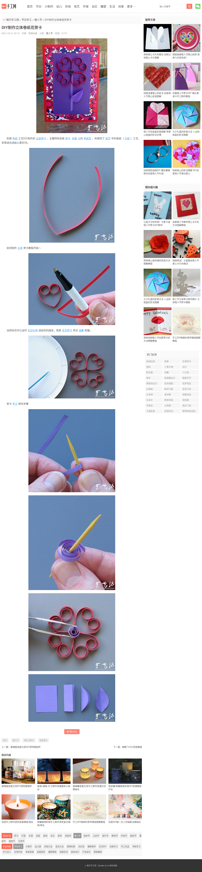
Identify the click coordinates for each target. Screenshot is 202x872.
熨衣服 (149, 372)
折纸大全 (48, 846)
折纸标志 (168, 410)
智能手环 (186, 377)
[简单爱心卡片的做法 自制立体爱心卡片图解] (158, 38)
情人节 (38, 19)
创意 (121, 6)
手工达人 (7, 851)
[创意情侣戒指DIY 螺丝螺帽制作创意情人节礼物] (158, 153)
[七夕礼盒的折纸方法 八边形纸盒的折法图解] (186, 115)
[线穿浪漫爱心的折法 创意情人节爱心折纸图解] (158, 76)
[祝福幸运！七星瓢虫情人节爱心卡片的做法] (186, 244)
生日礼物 (33, 330)
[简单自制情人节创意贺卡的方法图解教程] (158, 321)
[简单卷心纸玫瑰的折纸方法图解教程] (158, 244)
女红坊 (81, 846)
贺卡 (67, 138)
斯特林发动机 (189, 410)
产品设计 (86, 851)
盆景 (166, 361)
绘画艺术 (64, 851)
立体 (20, 248)
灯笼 (23, 835)
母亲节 (87, 835)
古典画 (149, 388)
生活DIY (103, 846)
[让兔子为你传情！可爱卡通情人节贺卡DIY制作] (158, 205)
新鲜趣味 (98, 851)
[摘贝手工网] (9, 6)
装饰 (45, 835)
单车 (148, 377)
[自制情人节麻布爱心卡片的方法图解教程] (186, 205)
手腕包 (149, 405)
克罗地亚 (186, 383)
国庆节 (133, 835)
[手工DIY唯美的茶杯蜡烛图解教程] (186, 321)
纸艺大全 (60, 846)
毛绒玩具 (150, 361)
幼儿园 (38, 846)
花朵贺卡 (43, 740)
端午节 (105, 835)
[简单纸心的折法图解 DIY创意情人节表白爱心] (186, 153)
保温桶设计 (169, 377)
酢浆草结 (168, 399)
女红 (94, 6)
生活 (112, 6)
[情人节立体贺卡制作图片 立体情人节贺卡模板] (186, 282)
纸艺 (77, 6)
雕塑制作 (92, 846)
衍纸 (127, 138)
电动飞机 (186, 405)
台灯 (184, 366)
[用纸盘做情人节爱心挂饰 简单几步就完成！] (186, 38)
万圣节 (21, 840)
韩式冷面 (168, 388)
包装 (38, 835)
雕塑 (103, 6)
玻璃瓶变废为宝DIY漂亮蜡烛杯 (25, 746)
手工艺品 (125, 846)
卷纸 (15, 138)
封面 (74, 138)
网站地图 (113, 865)
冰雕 (166, 372)
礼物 (31, 835)
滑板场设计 (151, 383)
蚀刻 (148, 366)
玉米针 (149, 399)
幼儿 (59, 6)
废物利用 (71, 846)
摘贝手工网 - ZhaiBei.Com (98, 865)
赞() (73, 731)
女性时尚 (18, 851)
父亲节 (96, 835)
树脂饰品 (186, 394)
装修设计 (75, 851)
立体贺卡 (41, 138)
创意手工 (114, 846)
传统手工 (136, 846)
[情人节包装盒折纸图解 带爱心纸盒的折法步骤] (158, 115)
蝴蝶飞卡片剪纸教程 (132, 746)
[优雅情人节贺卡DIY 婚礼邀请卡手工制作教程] (186, 76)
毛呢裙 (185, 399)
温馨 (81, 330)
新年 (60, 835)
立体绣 (149, 394)
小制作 (49, 6)
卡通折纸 (150, 410)
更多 (130, 6)
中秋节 (124, 835)
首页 (30, 6)
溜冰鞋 (167, 394)
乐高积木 (186, 361)
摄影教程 (52, 851)
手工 (15, 404)
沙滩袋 (167, 405)
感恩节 (12, 840)
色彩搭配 (168, 383)
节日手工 (27, 19)
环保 (86, 6)
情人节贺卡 (29, 740)
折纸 (68, 6)
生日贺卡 (67, 330)
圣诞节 (68, 835)
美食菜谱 (30, 851)
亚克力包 (186, 388)
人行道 (185, 372)
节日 (39, 6)
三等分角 (168, 366)
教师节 (115, 835)
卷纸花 (87, 138)
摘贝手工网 (12, 19)
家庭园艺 (41, 851)
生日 (52, 835)
